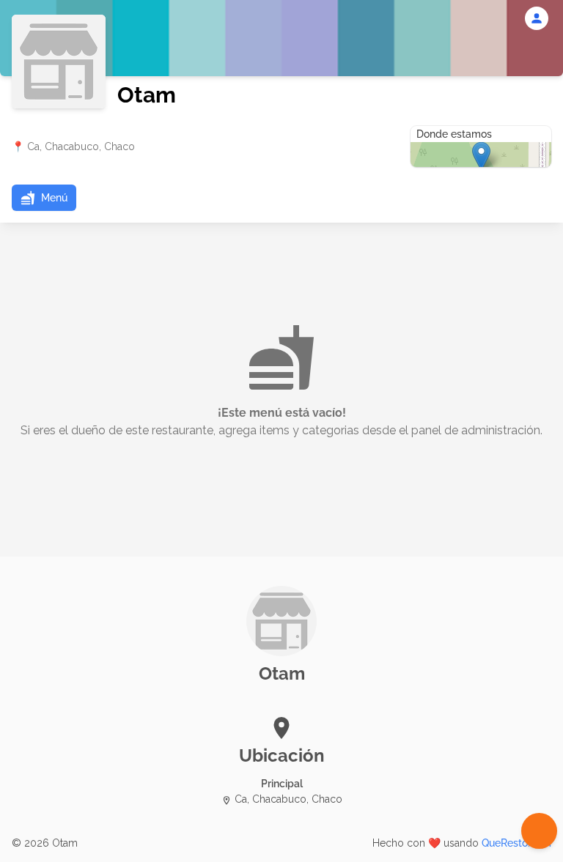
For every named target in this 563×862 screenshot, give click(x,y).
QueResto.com (516, 843)
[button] (44, 198)
